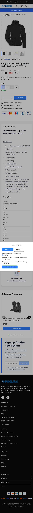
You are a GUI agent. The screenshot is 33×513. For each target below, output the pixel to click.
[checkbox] (2, 255)
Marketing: (7, 263)
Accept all (8, 249)
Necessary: (7, 255)
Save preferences (10, 267)
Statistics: (7, 259)
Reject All (19, 249)
